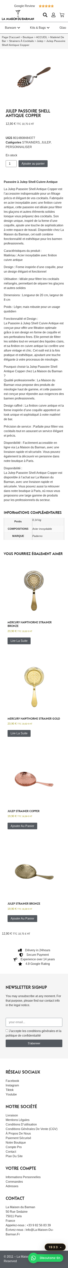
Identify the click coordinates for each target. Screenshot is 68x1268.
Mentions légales (17, 1120)
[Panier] (62, 15)
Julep (40, 41)
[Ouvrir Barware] (18, 27)
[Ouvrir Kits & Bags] (48, 27)
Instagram (12, 1085)
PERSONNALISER (19, 147)
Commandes (14, 1181)
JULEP (46, 142)
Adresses (12, 1186)
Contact (11, 1151)
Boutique (28, 37)
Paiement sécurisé (18, 1138)
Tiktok (10, 1089)
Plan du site (14, 1156)
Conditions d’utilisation (21, 1124)
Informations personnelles (23, 1177)
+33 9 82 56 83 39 (39, 1225)
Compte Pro (14, 1147)
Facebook (12, 1080)
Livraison (12, 1115)
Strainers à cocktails (21, 41)
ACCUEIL (41, 37)
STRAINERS (31, 142)
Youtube (11, 1094)
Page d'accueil (11, 37)
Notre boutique (16, 1142)
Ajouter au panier (33, 163)
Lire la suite (19, 640)
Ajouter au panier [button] (22, 826)
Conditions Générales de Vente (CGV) (31, 1129)
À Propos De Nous (18, 1133)
